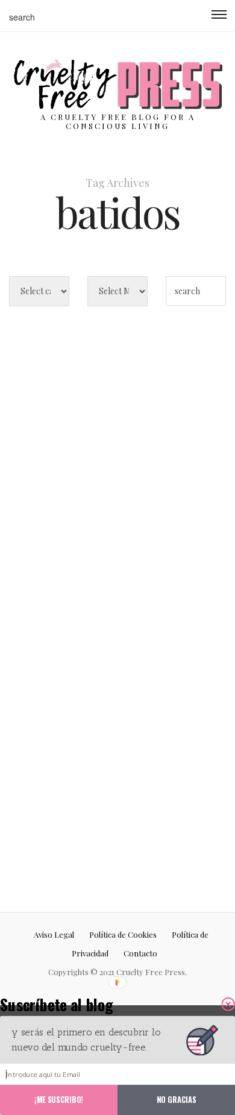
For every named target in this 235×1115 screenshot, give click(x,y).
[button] (77, 1004)
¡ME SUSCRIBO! (58, 1099)
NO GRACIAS (176, 1099)
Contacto (140, 953)
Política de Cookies (123, 934)
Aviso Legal (54, 934)
